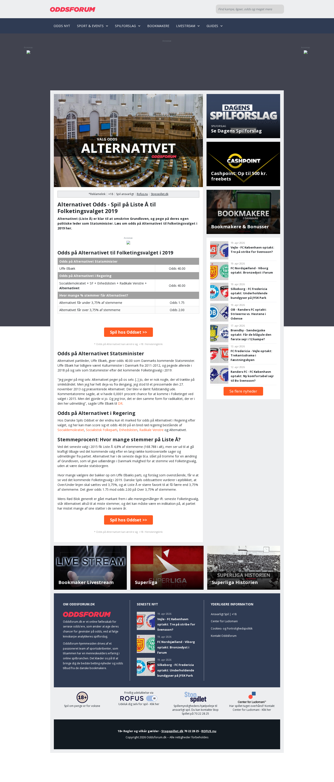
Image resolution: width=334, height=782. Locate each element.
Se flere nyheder (243, 391)
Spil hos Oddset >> (128, 332)
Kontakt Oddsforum (224, 636)
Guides (212, 26)
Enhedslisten (128, 430)
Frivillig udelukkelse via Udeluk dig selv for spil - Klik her (138, 698)
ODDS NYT (62, 26)
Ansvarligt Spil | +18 (224, 614)
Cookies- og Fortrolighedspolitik (231, 628)
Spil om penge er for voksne (82, 706)
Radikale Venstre (151, 430)
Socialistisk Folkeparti (101, 430)
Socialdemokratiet (70, 430)
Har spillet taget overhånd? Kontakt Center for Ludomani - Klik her (251, 708)
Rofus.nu (142, 194)
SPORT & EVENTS (90, 26)
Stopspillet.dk (159, 194)
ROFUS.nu (208, 731)
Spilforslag (125, 26)
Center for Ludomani (224, 621)
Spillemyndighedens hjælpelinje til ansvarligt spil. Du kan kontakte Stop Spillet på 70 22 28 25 (195, 710)
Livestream (185, 26)
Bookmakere (158, 26)
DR (120, 403)
